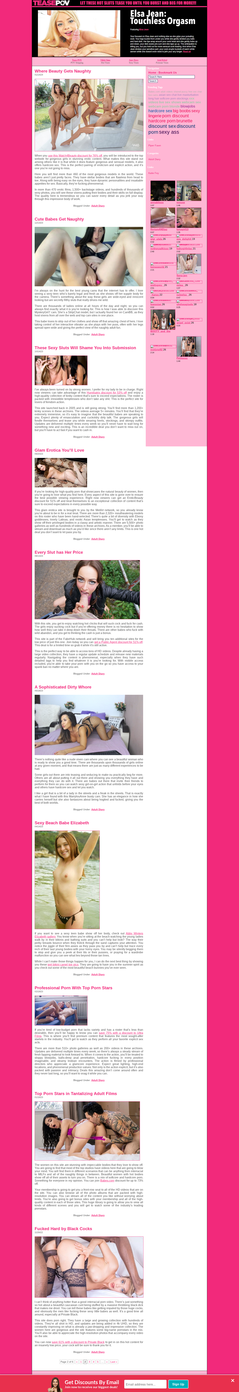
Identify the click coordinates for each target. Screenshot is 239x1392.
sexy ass (169, 132)
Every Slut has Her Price (59, 552)
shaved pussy (181, 91)
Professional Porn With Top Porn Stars (73, 987)
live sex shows (170, 102)
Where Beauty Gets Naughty (63, 71)
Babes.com (154, 91)
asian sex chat (168, 94)
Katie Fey (153, 173)
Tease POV (77, 60)
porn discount (175, 115)
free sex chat (195, 91)
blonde (175, 106)
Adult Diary (98, 205)
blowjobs (188, 106)
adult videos (167, 91)
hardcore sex (160, 111)
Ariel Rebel (162, 60)
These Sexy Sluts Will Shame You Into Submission (85, 347)
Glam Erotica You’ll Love (59, 450)
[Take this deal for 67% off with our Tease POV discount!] (119, 56)
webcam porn (158, 106)
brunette (184, 120)
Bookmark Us (168, 72)
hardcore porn (162, 120)
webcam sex (191, 102)
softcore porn (168, 98)
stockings (182, 98)
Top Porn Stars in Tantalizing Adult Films (76, 1093)
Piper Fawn (154, 145)
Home (152, 72)
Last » (113, 1361)
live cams (153, 95)
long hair (153, 98)
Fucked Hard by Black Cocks (63, 1228)
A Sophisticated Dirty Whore (63, 687)
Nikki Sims (105, 60)
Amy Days (133, 60)
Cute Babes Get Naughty (59, 219)
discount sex (162, 126)
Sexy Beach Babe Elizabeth (62, 822)
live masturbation (188, 94)
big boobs (182, 110)
